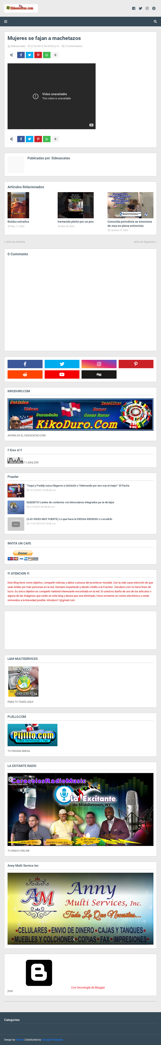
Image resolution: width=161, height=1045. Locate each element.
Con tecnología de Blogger (87, 987)
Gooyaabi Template (52, 1039)
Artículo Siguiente (144, 241)
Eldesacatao (18, 46)
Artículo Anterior (15, 241)
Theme (19, 1039)
